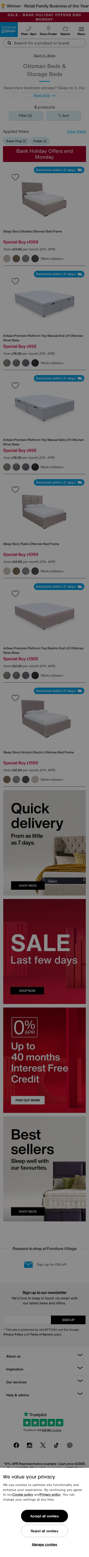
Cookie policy (22, 1494)
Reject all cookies (44, 1531)
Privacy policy (50, 1494)
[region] (44, 1512)
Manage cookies (44, 1544)
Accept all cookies (44, 1516)
